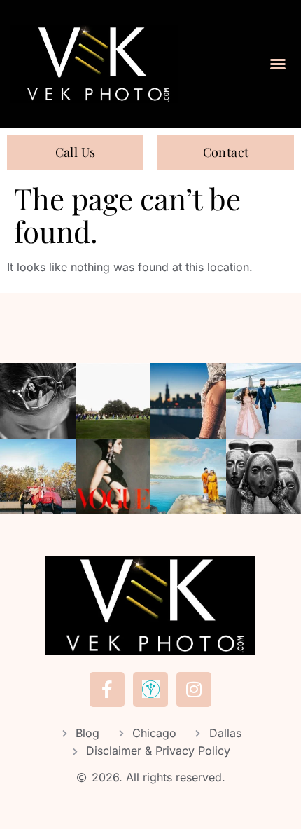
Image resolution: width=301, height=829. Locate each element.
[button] (277, 63)
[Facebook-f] (107, 689)
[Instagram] (193, 689)
